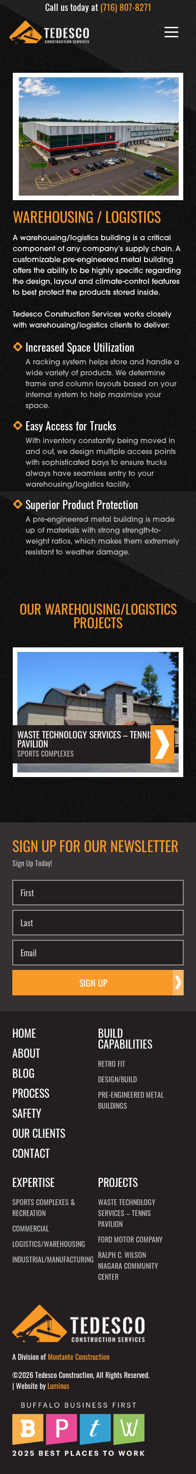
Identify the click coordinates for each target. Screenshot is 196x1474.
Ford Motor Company (130, 1239)
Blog (23, 1072)
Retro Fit (111, 1063)
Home (24, 1032)
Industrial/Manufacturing (46, 1259)
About (26, 1052)
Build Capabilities (125, 1038)
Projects (118, 1181)
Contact (31, 1152)
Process (30, 1092)
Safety (26, 1112)
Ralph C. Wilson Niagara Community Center (128, 1265)
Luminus (58, 1385)
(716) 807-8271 (125, 7)
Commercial (30, 1228)
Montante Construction (78, 1356)
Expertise (33, 1181)
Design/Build (117, 1079)
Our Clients (38, 1132)
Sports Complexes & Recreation (43, 1207)
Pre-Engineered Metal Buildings (131, 1100)
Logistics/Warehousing (46, 1243)
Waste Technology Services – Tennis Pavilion (126, 1212)
